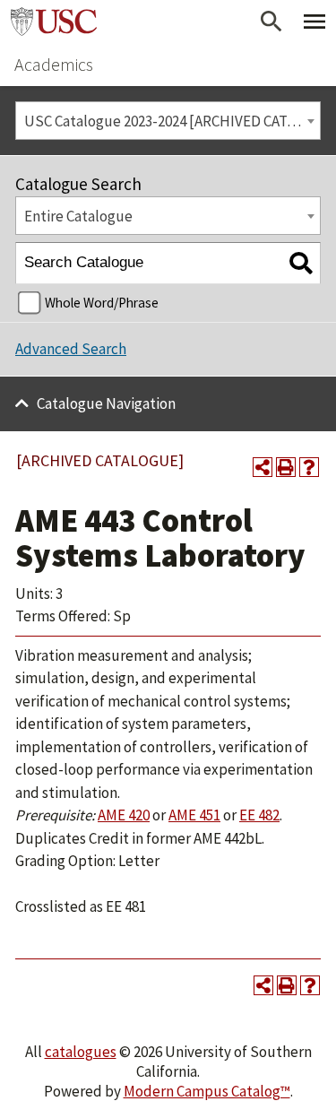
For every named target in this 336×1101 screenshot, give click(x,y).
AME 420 (124, 815)
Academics (53, 64)
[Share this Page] (262, 467)
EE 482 (259, 815)
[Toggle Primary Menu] (314, 21)
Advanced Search (70, 349)
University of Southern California (54, 21)
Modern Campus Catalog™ (207, 1091)
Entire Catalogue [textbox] (78, 216)
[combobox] (168, 120)
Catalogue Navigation (106, 403)
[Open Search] (271, 21)
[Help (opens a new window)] (309, 467)
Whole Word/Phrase (102, 302)
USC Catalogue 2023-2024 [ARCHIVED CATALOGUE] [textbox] (172, 121)
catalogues (80, 1052)
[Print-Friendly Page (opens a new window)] (286, 467)
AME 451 (194, 815)
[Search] (300, 263)
